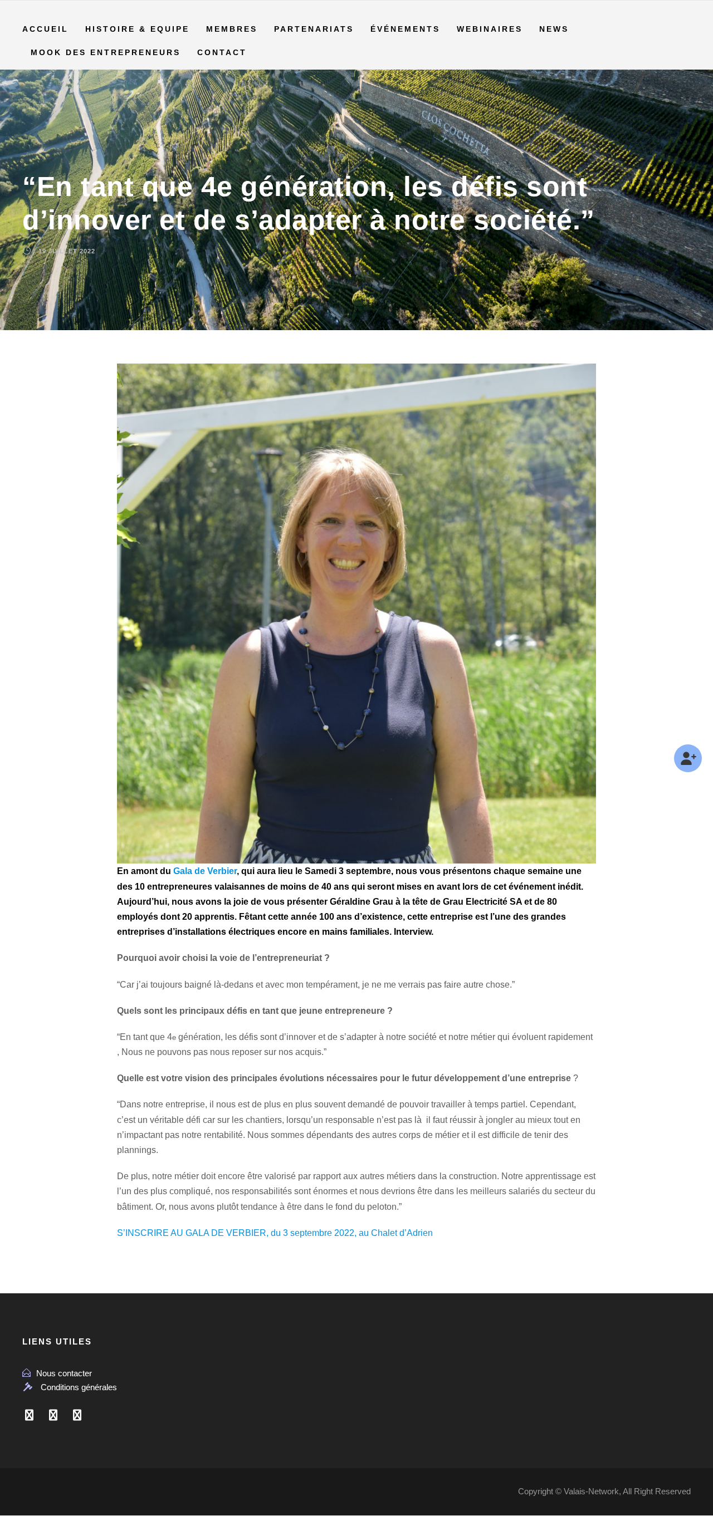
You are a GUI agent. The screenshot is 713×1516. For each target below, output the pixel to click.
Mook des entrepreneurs (105, 52)
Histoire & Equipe (137, 28)
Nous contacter (64, 1373)
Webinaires (489, 28)
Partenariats (314, 28)
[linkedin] (53, 1415)
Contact (222, 52)
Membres (231, 28)
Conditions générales (79, 1387)
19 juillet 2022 (66, 251)
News (554, 28)
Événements (405, 28)
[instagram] (77, 1415)
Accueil (45, 28)
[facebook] (29, 1415)
